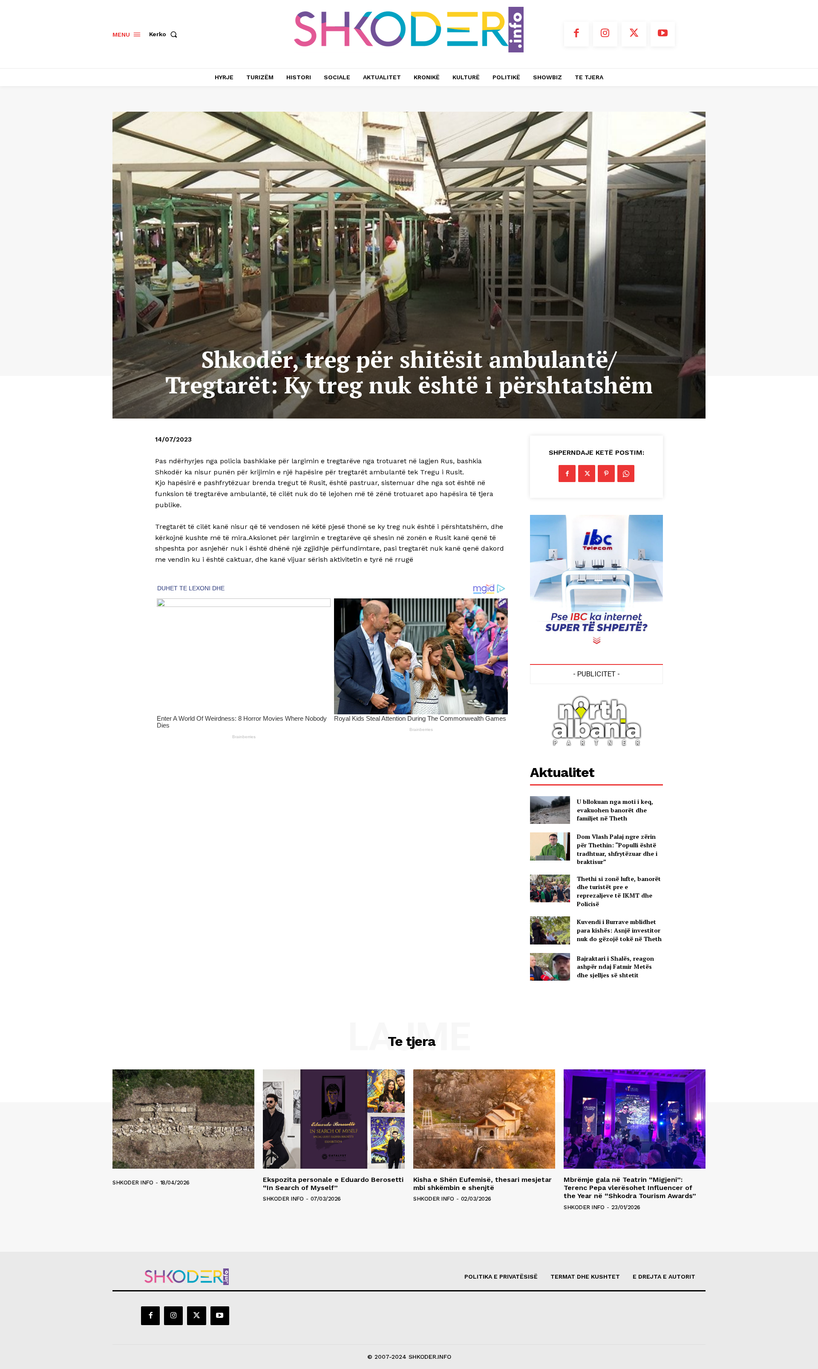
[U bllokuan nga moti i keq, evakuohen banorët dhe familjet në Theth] (550, 810)
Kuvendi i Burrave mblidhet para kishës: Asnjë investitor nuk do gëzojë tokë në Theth (619, 930)
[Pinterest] (606, 473)
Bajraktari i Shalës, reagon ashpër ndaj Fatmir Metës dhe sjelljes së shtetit (615, 966)
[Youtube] (663, 34)
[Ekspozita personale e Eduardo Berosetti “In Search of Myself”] (334, 1119)
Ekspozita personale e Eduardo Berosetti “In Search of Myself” (333, 1183)
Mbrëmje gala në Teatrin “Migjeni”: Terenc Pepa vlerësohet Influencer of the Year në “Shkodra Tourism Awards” (630, 1187)
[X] (634, 34)
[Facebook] (576, 34)
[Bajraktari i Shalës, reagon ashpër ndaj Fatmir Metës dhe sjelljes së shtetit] (550, 967)
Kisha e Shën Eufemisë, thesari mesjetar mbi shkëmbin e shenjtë (482, 1183)
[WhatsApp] (625, 473)
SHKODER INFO (132, 1182)
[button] (165, 34)
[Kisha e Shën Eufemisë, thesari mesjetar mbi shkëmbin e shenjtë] (484, 1119)
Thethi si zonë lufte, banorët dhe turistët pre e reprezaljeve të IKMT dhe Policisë (619, 891)
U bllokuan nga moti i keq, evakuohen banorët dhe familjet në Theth (615, 809)
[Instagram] (605, 34)
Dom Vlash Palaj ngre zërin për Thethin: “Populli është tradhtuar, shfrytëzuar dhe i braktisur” (617, 849)
